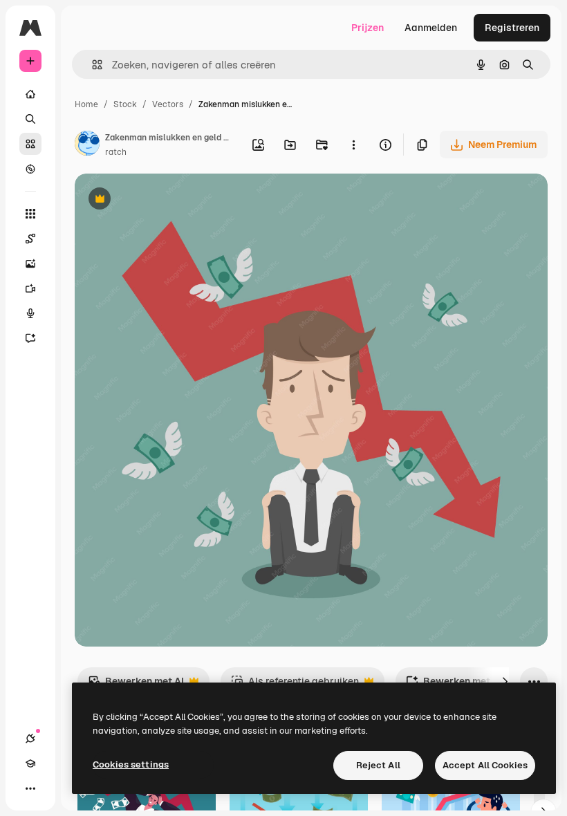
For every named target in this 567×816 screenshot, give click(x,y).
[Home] (30, 94)
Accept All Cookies (485, 765)
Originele (165, 200)
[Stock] (30, 144)
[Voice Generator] (30, 313)
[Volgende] (504, 681)
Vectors (167, 104)
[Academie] (30, 763)
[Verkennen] (30, 169)
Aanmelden (431, 27)
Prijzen (367, 27)
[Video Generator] (30, 288)
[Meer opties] (353, 144)
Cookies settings (131, 764)
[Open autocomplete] (92, 64)
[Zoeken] (30, 119)
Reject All (378, 765)
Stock (125, 104)
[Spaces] (30, 239)
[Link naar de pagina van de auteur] (87, 145)
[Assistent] (30, 338)
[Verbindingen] (30, 738)
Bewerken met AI (136, 685)
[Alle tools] (30, 214)
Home (86, 104)
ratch (116, 152)
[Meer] (30, 788)
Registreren (512, 27)
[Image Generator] (30, 263)
